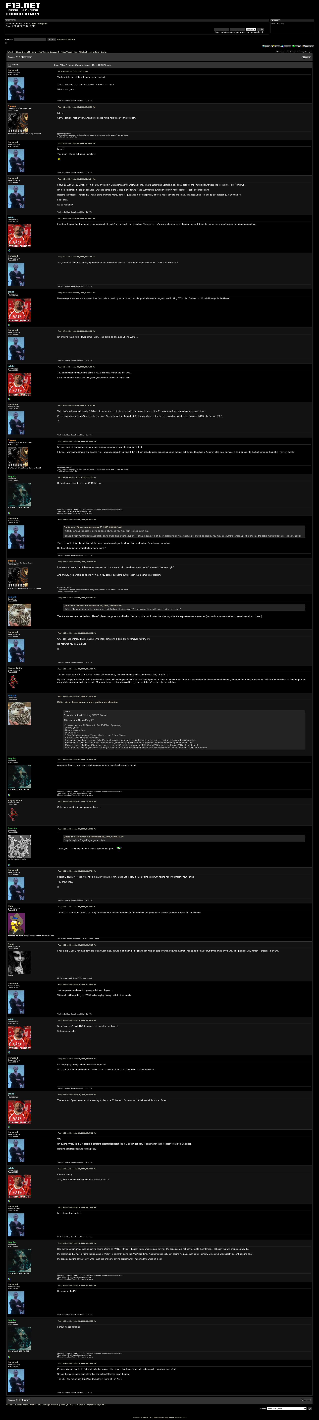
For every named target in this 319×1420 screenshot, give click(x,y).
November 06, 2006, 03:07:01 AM (76, 405)
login (33, 23)
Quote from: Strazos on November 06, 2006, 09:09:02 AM (93, 527)
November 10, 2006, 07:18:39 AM (77, 1243)
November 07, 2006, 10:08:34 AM (77, 759)
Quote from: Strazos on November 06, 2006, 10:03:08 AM (93, 605)
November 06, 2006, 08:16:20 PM (77, 669)
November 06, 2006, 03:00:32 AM (76, 331)
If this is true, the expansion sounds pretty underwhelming (87, 702)
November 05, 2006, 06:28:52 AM (73, 71)
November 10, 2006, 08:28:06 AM (77, 1363)
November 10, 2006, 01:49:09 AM (77, 984)
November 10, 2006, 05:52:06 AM (77, 1094)
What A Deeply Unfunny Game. (92, 52)
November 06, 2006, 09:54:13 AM (77, 519)
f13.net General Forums (25, 52)
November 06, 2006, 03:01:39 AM (76, 367)
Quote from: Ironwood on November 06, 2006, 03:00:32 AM (94, 836)
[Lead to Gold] (9, 865)
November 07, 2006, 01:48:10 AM (77, 696)
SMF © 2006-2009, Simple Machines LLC (170, 1417)
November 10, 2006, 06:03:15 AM (77, 1169)
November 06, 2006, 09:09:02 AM (77, 441)
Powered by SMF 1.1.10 (142, 1417)
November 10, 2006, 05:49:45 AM (77, 1059)
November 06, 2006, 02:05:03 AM (76, 218)
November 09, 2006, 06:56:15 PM (77, 945)
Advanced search (66, 39)
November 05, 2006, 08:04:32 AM (76, 143)
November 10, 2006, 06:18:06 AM (77, 1207)
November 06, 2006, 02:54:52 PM (77, 598)
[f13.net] (9, 251)
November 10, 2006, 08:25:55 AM (77, 1321)
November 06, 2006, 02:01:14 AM (76, 179)
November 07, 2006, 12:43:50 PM (77, 801)
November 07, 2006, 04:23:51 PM (77, 829)
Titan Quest (66, 52)
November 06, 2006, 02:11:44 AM (76, 257)
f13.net (10, 52)
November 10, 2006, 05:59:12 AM (77, 1133)
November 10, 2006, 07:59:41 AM (77, 1285)
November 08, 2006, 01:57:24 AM (77, 871)
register (43, 23)
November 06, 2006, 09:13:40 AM (77, 477)
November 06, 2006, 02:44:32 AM (76, 293)
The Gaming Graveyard (49, 52)
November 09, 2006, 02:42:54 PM (77, 907)
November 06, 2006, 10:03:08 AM (77, 561)
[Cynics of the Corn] (9, 514)
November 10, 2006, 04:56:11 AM (77, 1020)
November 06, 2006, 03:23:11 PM (77, 633)
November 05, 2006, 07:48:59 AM (76, 107)
